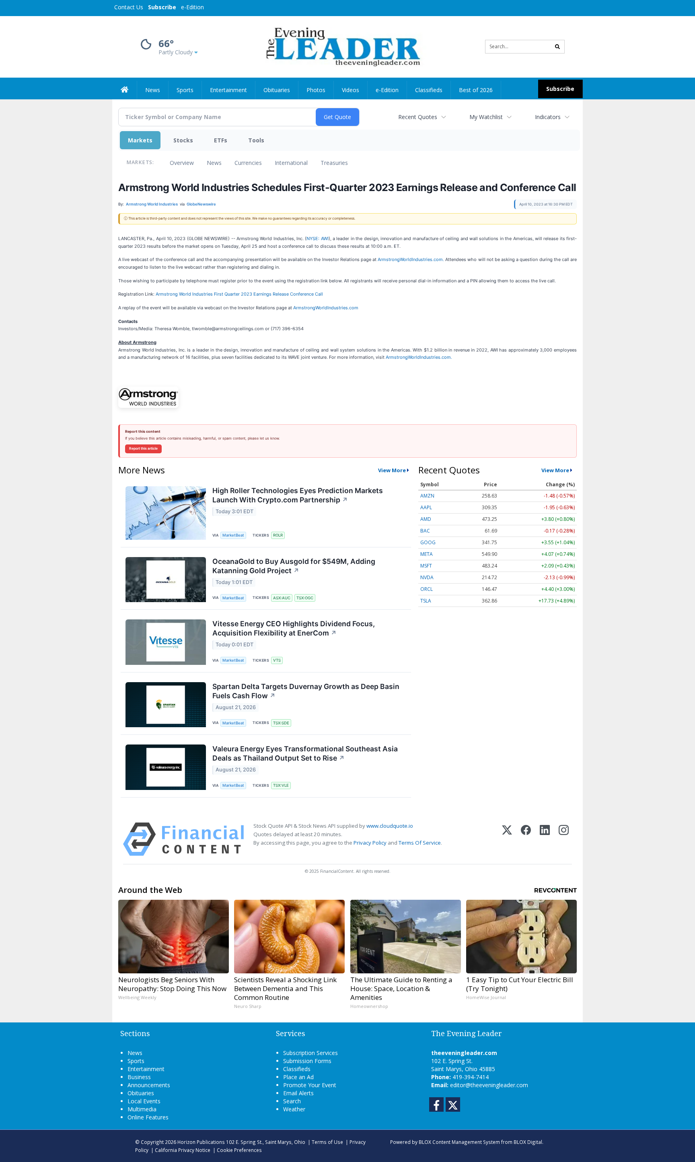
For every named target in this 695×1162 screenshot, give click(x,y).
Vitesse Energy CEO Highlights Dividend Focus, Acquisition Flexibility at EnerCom (293, 628)
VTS (277, 660)
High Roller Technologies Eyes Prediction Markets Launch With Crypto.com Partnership (297, 495)
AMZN (427, 495)
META (426, 554)
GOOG (428, 542)
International (291, 163)
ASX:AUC (281, 598)
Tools (256, 140)
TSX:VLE (281, 785)
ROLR (278, 535)
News (214, 163)
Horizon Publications (201, 1142)
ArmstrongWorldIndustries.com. (411, 259)
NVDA (427, 577)
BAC (425, 530)
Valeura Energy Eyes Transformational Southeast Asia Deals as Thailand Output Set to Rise (305, 753)
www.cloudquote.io (389, 825)
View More (392, 470)
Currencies (248, 163)
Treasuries (334, 163)
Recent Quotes (417, 117)
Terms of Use (327, 1142)
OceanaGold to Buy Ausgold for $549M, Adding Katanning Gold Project (293, 566)
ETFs (220, 140)
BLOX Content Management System (459, 1142)
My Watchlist (486, 117)
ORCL (426, 589)
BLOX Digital (528, 1142)
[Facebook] (526, 839)
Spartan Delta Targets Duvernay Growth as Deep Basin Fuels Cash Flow (305, 691)
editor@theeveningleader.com (489, 1085)
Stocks (183, 140)
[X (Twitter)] (507, 839)
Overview (182, 163)
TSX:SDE (281, 723)
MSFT (426, 565)
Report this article (143, 448)
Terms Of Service (420, 842)
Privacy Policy (370, 842)
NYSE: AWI (317, 238)
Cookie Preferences (239, 1150)
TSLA (425, 600)
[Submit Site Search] (557, 47)
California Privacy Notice (182, 1150)
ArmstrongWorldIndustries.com (325, 308)
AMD (425, 519)
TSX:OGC (304, 598)
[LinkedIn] (545, 839)
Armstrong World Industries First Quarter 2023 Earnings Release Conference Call (239, 294)
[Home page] (341, 46)
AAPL (426, 507)
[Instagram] (563, 839)
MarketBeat (233, 535)
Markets (140, 140)
